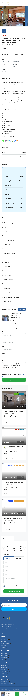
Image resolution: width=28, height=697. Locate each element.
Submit (14, 609)
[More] (17, 141)
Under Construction (19, 465)
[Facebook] (15, 141)
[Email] (12, 141)
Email (3, 346)
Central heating (8, 236)
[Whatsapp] (3, 141)
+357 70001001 (15, 315)
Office (6, 284)
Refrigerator (7, 292)
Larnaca (4, 667)
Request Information (14, 380)
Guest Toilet (7, 266)
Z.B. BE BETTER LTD (13, 690)
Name (4, 331)
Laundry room (8, 275)
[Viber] (6, 141)
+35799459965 (14, 318)
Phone (4, 339)
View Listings (22, 309)
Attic (5, 231)
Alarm (5, 227)
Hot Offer (5, 679)
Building (4, 641)
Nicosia (4, 671)
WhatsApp (13, 320)
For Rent (16, 393)
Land (3, 647)
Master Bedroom (8, 279)
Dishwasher (7, 244)
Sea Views (5, 681)
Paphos (4, 673)
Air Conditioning (8, 223)
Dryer (5, 249)
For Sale (11, 465)
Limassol (4, 669)
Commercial (5, 643)
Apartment (5, 639)
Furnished (6, 262)
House (4, 645)
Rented (4, 35)
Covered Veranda (9, 240)
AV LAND (8, 493)
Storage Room (8, 301)
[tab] (4, 31)
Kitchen (6, 271)
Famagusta (5, 665)
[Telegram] (10, 141)
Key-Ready (21, 393)
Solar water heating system (11, 297)
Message (5, 360)
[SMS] (8, 141)
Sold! (3, 659)
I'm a (3, 353)
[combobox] (14, 356)
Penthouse (7, 288)
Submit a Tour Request (14, 591)
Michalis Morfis (9, 422)
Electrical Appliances (10, 253)
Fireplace (6, 257)
